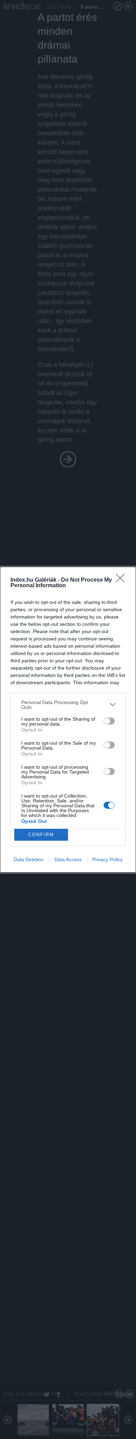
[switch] (109, 721)
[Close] (122, 580)
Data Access (68, 859)
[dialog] (68, 720)
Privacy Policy (107, 859)
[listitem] (68, 705)
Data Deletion (29, 859)
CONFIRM (41, 834)
